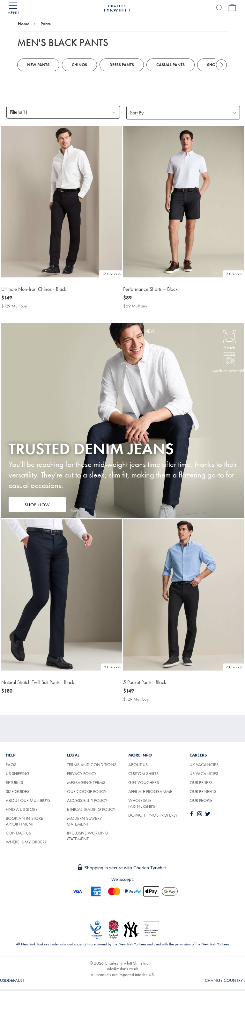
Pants (46, 24)
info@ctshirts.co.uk (122, 969)
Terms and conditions (91, 764)
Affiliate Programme (150, 791)
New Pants (38, 64)
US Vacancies (203, 773)
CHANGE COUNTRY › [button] (225, 980)
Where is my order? (26, 842)
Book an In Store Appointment (24, 821)
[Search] (219, 8)
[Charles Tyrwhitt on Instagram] (200, 814)
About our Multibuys (28, 800)
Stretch (229, 348)
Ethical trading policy (91, 809)
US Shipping (18, 773)
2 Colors (232, 273)
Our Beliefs (200, 782)
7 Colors (232, 667)
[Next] (221, 65)
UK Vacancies (204, 764)
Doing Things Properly (152, 815)
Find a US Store (22, 809)
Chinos (79, 64)
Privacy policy (81, 773)
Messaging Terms (86, 782)
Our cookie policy (86, 791)
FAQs (11, 764)
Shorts (214, 64)
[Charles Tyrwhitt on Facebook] (193, 814)
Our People (200, 800)
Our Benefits (202, 791)
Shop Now (37, 505)
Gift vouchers (143, 782)
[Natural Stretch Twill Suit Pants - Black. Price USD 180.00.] (61, 595)
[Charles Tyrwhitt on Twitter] (208, 814)
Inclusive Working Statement (87, 836)
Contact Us (18, 833)
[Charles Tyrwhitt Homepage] (116, 7)
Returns (14, 782)
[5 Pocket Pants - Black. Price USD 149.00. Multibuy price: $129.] (183, 595)
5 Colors (110, 667)
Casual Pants (170, 64)
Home (23, 24)
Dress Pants (121, 64)
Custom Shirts (143, 773)
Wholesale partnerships (141, 803)
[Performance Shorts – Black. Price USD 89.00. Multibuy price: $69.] (183, 201)
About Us (138, 764)
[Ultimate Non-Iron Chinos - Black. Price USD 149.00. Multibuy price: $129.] (61, 201)
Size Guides (17, 791)
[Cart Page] (232, 8)
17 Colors (109, 273)
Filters (18, 112)
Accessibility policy (87, 800)
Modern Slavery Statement (84, 821)
